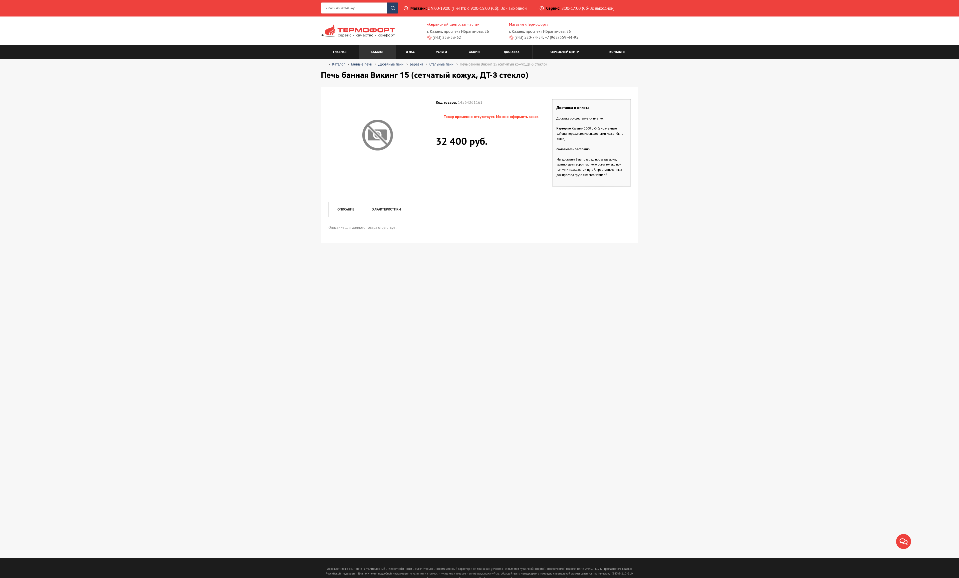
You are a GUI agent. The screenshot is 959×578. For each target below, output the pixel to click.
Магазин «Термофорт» (528, 24)
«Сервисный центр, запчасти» (453, 24)
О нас (410, 52)
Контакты (617, 52)
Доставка (511, 52)
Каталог (377, 52)
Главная (340, 52)
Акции (474, 52)
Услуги (441, 52)
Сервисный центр (564, 52)
